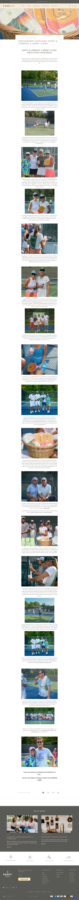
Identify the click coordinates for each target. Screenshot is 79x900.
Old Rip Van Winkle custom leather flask (43, 662)
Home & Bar (36, 5)
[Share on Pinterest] (53, 792)
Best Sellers (45, 5)
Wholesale (58, 874)
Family (8, 834)
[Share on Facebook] (43, 792)
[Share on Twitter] (48, 792)
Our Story (54, 5)
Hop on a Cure (37, 421)
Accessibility (30, 891)
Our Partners (72, 881)
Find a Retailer (45, 878)
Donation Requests (46, 881)
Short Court (23, 255)
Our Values (71, 878)
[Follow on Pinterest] (10, 887)
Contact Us (44, 874)
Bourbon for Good (39, 420)
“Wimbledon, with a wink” (37, 301)
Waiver (50, 891)
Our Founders (72, 874)
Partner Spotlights (31, 38)
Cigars (29, 5)
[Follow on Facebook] (3, 887)
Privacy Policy (44, 891)
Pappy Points (44, 876)
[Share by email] (58, 792)
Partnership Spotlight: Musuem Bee (54, 837)
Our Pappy (71, 876)
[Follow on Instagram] (6, 887)
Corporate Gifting (59, 872)
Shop (23, 5)
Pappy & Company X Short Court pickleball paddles (41, 512)
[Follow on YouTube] (13, 887)
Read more (9, 846)
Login (43, 872)
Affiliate (58, 876)
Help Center (44, 883)
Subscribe (24, 879)
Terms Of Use (37, 891)
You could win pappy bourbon (42, 1)
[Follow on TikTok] (16, 887)
